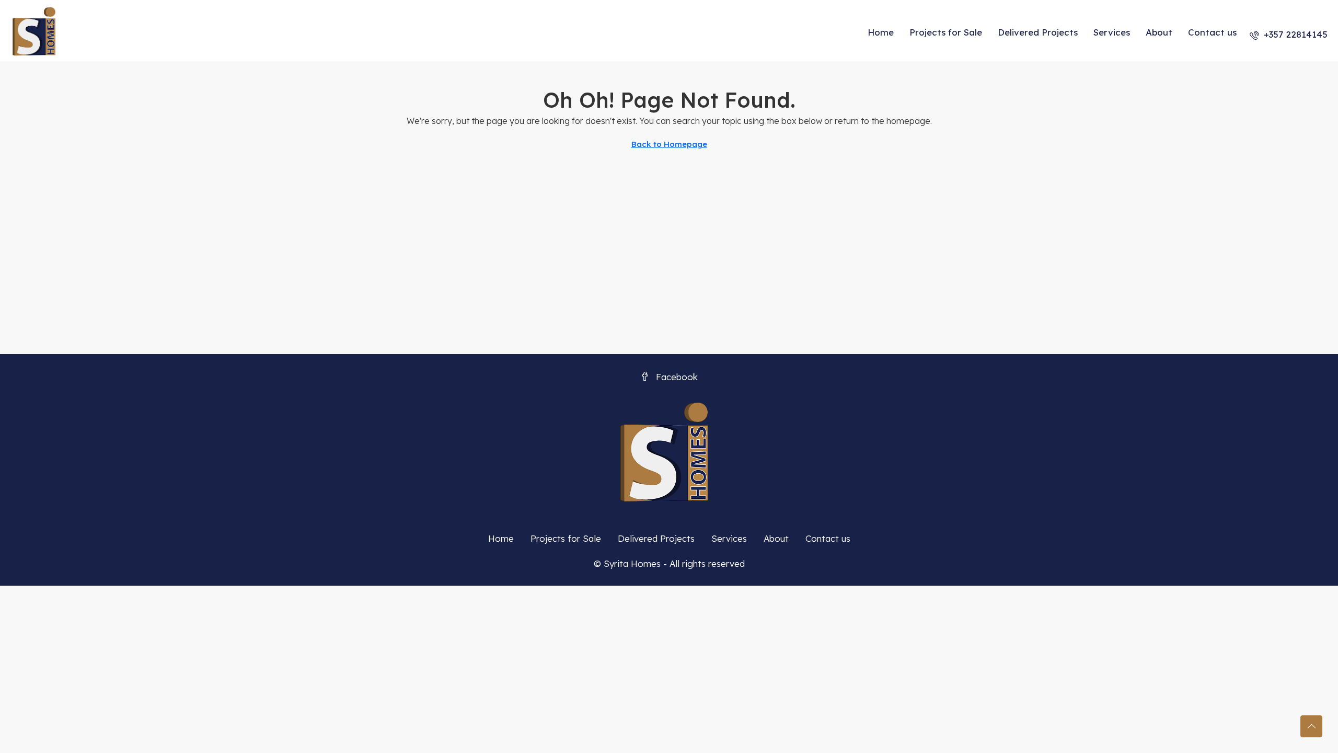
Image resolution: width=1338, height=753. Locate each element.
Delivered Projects (1038, 32)
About (1159, 32)
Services (1111, 32)
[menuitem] (1288, 34)
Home (881, 32)
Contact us (1212, 32)
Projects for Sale (945, 32)
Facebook (675, 376)
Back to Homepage (669, 144)
